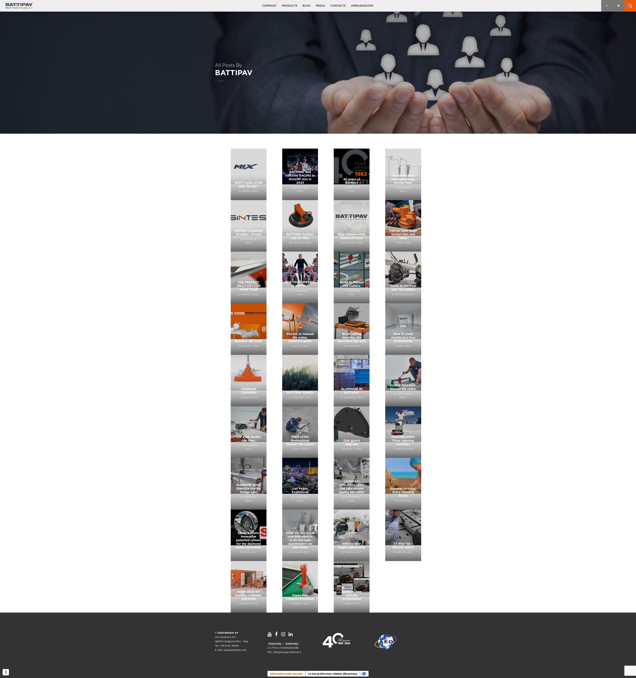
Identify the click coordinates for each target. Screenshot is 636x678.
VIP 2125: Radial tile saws (249, 439)
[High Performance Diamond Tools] (352, 226)
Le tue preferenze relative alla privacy (332, 673)
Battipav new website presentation (352, 595)
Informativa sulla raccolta (286, 673)
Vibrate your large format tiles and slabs (403, 234)
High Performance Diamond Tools (351, 236)
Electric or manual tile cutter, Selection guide (300, 338)
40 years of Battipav (351, 181)
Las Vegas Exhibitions (300, 490)
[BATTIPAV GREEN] (300, 380)
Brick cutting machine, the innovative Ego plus (351, 338)
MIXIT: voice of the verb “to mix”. (249, 185)
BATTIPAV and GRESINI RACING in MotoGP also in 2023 (300, 178)
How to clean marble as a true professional (403, 338)
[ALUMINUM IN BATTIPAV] (352, 380)
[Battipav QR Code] (248, 329)
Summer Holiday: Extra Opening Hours (403, 492)
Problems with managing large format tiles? (403, 179)
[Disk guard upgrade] (352, 432)
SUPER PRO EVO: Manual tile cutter (403, 387)
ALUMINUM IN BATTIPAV (351, 391)
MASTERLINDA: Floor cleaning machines (403, 441)
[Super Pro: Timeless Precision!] (300, 587)
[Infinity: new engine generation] (352, 535)
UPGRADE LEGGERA (248, 391)
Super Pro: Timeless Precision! (300, 597)
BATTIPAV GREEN (300, 392)
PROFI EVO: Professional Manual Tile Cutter (300, 441)
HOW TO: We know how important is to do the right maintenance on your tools (300, 540)
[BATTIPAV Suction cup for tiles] (300, 226)
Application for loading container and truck (248, 595)
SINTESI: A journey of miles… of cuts (248, 232)
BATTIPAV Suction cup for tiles (300, 236)
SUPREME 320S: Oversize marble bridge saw (248, 489)
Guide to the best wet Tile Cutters (403, 288)
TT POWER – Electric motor (403, 545)
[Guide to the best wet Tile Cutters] (403, 277)
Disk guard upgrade (352, 442)
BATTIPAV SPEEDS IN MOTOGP (300, 284)
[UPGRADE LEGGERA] (248, 380)
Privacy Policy (275, 644)
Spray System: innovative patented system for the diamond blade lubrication (248, 540)
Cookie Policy (292, 644)
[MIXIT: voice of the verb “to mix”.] (248, 174)
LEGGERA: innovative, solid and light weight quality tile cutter (351, 487)
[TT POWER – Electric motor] (403, 535)
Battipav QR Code (248, 341)
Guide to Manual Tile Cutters (352, 284)
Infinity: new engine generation (351, 545)
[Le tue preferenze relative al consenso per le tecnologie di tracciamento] (6, 672)
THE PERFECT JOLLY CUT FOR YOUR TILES (248, 286)
